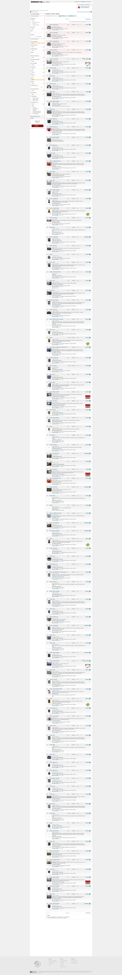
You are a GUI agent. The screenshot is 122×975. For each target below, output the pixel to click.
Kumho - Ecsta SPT (53, 581)
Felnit (33, 21)
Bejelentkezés (87, 4)
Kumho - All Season (53, 365)
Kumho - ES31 (52, 735)
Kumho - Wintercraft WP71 (54, 391)
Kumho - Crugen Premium (54, 208)
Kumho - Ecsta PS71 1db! (54, 453)
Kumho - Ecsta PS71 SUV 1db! (55, 271)
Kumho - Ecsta (52, 374)
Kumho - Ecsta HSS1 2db (54, 850)
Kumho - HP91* (52, 803)
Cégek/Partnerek (63, 966)
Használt (43, 10)
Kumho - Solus (52, 75)
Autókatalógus (74, 962)
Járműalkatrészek (63, 961)
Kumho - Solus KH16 (53, 126)
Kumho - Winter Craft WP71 (55, 591)
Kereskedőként (52, 962)
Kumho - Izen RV (53, 725)
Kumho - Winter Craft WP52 (55, 189)
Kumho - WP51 (52, 91)
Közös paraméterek (34, 16)
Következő (88, 19)
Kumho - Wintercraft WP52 (54, 137)
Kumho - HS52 (52, 669)
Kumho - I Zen (52, 329)
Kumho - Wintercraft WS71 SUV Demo (56, 319)
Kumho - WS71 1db (53, 245)
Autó (41, 10)
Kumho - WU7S (52, 435)
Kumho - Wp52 (52, 744)
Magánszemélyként (53, 961)
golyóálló (34, 110)
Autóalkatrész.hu (32, 10)
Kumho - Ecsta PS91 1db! (54, 522)
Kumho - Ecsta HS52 (53, 548)
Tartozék (62, 964)
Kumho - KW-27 (52, 495)
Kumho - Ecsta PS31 (53, 469)
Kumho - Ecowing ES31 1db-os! (55, 478)
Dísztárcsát (34, 23)
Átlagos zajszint (35, 99)
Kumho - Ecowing (53, 67)
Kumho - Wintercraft (53, 118)
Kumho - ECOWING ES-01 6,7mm (56, 513)
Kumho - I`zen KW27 (53, 444)
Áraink (78, 4)
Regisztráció (82, 4)
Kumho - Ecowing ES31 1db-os (55, 161)
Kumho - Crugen (53, 83)
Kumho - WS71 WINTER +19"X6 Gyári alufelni (58, 572)
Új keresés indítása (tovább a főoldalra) (83, 11)
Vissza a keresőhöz (34, 11)
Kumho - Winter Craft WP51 (55, 530)
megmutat (69, 64)
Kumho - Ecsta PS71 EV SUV (55, 859)
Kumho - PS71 (52, 109)
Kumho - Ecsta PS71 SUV (54, 716)
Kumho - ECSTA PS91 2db (54, 417)
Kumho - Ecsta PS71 (53, 309)
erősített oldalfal (35, 113)
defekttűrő (34, 107)
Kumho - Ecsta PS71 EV (54, 24)
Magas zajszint (35, 100)
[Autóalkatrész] (41, 2)
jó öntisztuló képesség (37, 112)
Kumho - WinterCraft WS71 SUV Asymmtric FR (58, 347)
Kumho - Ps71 (52, 280)
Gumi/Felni (37, 10)
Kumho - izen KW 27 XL (54, 616)
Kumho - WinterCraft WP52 (54, 652)
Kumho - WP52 (52, 171)
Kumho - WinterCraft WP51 (54, 660)
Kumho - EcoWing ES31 (54, 198)
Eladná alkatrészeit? (85, 7)
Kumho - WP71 (52, 227)
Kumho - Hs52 (52, 794)
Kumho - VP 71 (52, 262)
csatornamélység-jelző (37, 111)
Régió (32, 118)
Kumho (51, 254)
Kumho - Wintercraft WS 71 (54, 101)
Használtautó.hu (74, 961)
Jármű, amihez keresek (35, 116)
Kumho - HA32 (52, 813)
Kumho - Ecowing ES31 (54, 357)
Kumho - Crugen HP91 (54, 32)
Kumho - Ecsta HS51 (53, 49)
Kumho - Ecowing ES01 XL (54, 41)
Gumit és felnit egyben (36, 22)
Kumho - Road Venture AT (54, 830)
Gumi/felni (62, 962)
